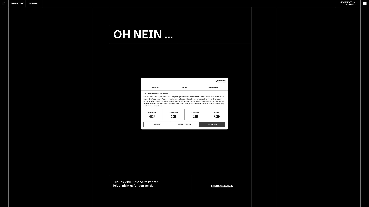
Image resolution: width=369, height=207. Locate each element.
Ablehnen (157, 124)
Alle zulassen (212, 124)
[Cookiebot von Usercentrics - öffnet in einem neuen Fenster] (217, 81)
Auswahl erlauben (184, 124)
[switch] (173, 116)
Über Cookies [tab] (213, 87)
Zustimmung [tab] (155, 87)
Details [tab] (184, 87)
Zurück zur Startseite (221, 186)
